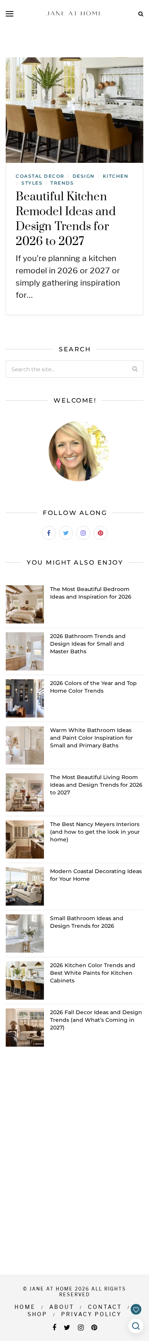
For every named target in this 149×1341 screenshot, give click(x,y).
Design (84, 176)
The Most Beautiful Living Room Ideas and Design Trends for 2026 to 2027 (96, 785)
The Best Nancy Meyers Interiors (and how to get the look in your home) (95, 832)
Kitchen (116, 176)
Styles (31, 183)
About (61, 1307)
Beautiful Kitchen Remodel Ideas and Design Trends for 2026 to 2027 (66, 219)
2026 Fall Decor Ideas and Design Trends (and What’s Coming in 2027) (96, 1020)
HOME (25, 1307)
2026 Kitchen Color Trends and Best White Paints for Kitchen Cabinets (92, 973)
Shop (37, 1314)
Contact (105, 1307)
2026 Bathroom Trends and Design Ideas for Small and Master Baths (88, 644)
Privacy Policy (91, 1314)
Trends (62, 183)
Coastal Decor (40, 176)
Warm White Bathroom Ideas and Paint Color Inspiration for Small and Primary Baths (91, 738)
